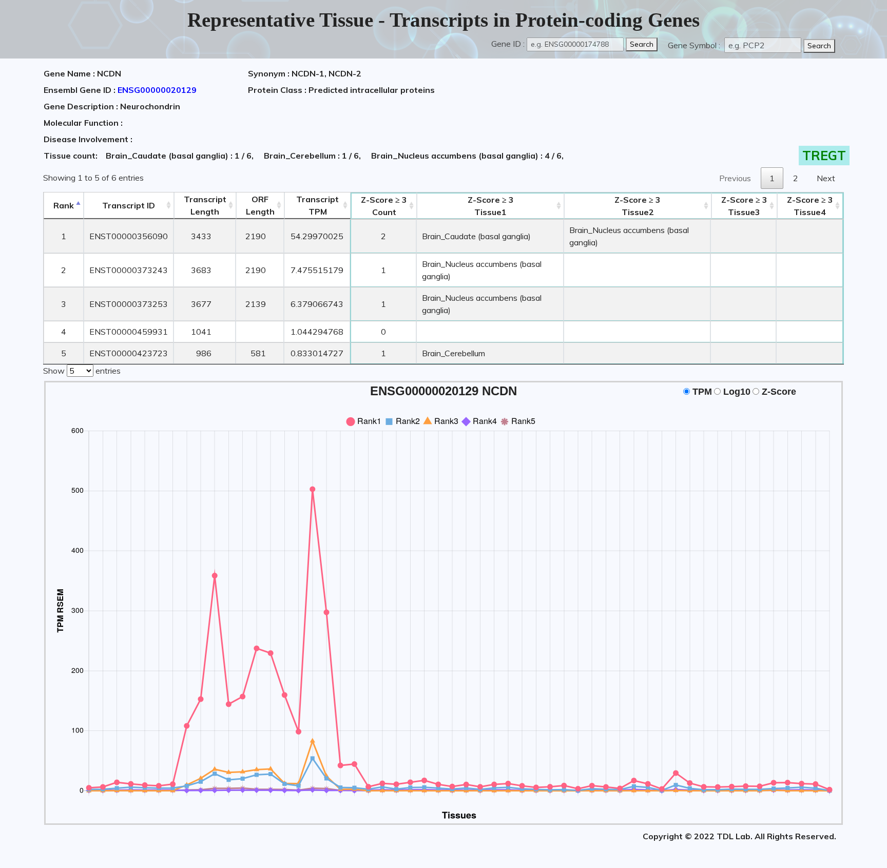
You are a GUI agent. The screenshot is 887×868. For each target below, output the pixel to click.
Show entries (82, 370)
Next (826, 178)
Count (384, 206)
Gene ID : (508, 43)
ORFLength (260, 205)
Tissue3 (744, 206)
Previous (735, 178)
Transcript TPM (317, 205)
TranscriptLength (205, 205)
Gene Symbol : (695, 45)
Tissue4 (810, 206)
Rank (63, 205)
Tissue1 (491, 206)
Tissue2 (637, 206)
